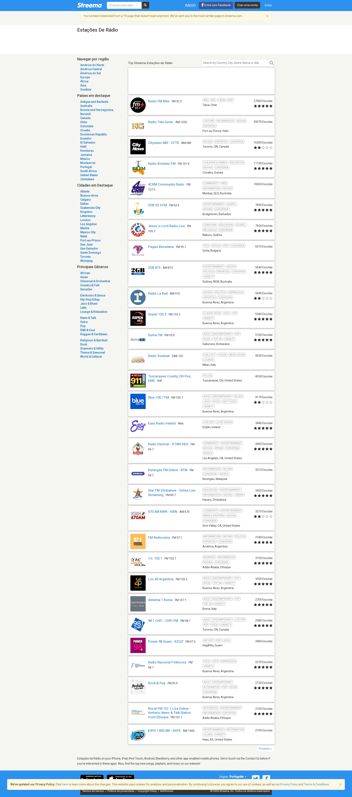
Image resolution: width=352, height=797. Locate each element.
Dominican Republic (93, 134)
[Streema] (89, 5)
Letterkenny (88, 216)
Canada (85, 118)
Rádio (190, 5)
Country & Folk (89, 285)
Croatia (85, 130)
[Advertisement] (201, 88)
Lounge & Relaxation (93, 311)
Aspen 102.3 (157, 314)
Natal (83, 236)
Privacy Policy (289, 784)
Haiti (83, 146)
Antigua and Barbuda (94, 101)
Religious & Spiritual (93, 340)
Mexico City (88, 232)
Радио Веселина (161, 247)
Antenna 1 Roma (160, 600)
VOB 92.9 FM (157, 205)
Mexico (85, 158)
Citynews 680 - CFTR (163, 143)
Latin (83, 307)
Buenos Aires (89, 195)
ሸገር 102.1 (155, 558)
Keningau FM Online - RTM (167, 470)
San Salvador (89, 248)
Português (237, 776)
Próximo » (265, 748)
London (85, 220)
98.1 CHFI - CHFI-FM (163, 621)
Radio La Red (158, 293)
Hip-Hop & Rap (90, 299)
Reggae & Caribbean (93, 334)
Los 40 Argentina (161, 579)
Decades (86, 289)
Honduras (87, 150)
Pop (83, 326)
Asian (84, 277)
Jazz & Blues (89, 303)
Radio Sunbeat (159, 356)
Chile (83, 122)
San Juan (86, 244)
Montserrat (87, 163)
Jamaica (86, 154)
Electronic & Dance (92, 295)
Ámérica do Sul (90, 73)
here (65, 784)
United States (89, 175)
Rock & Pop (156, 683)
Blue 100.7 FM (158, 397)
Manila (84, 228)
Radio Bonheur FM (162, 164)
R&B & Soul (87, 330)
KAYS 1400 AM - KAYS (164, 731)
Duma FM (155, 335)
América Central (91, 69)
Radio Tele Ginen (160, 122)
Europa (85, 77)
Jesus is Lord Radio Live (166, 226)
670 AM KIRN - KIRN (162, 512)
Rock (83, 344)
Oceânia (85, 89)
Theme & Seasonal (92, 352)
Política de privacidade (121, 791)
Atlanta (84, 191)
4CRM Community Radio (166, 184)
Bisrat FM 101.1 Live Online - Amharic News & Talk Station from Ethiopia (169, 713)
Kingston (86, 211)
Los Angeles (88, 224)
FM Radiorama (159, 537)
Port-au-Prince (90, 240)
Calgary (85, 199)
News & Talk (88, 317)
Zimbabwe (87, 179)
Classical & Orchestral (95, 281)
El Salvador (88, 142)
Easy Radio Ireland (162, 423)
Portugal (86, 167)
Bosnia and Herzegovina (96, 110)
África (84, 81)
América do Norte (92, 65)
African (85, 273)
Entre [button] (268, 5)
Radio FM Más (158, 101)
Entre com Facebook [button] (217, 5)
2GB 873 (154, 268)
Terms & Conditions (316, 784)
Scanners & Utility (91, 348)
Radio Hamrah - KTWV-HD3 (168, 444)
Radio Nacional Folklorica (167, 662)
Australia (86, 105)
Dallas (84, 203)
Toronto (85, 256)
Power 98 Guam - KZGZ (165, 641)
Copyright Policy (147, 791)
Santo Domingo (90, 252)
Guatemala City (90, 207)
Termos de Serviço (93, 791)
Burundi (85, 114)
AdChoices (166, 791)
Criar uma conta (247, 5)
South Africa (88, 171)
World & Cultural (91, 356)
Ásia (83, 85)
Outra (84, 322)
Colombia (86, 126)
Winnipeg (86, 260)
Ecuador (86, 138)
